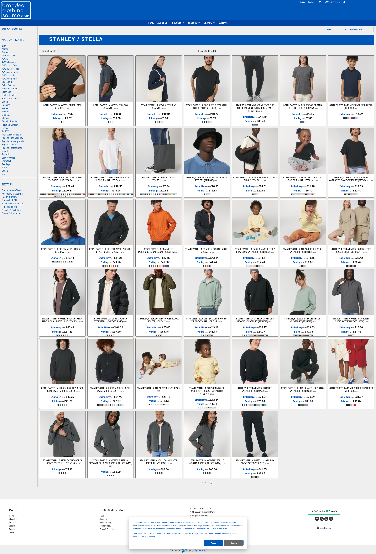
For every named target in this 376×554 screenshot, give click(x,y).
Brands (12, 529)
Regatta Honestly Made (13, 141)
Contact (12, 532)
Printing (57, 118)
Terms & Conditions (107, 529)
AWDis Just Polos (10, 72)
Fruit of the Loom (10, 98)
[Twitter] (322, 519)
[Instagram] (326, 519)
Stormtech (6, 161)
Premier (5, 128)
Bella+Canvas (8, 85)
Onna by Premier (10, 121)
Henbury (6, 105)
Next (211, 483)
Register (311, 2)
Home (11, 516)
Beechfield (7, 82)
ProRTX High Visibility (12, 134)
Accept (213, 543)
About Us (12, 519)
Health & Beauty (9, 197)
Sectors (12, 526)
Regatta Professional (12, 148)
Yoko (4, 174)
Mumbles (6, 115)
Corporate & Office (10, 200)
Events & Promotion (11, 213)
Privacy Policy (105, 526)
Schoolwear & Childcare (13, 203)
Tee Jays (6, 164)
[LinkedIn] (331, 519)
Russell (5, 154)
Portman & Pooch (10, 124)
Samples (103, 519)
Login (302, 2)
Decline (234, 543)
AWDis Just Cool (9, 65)
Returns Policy (105, 522)
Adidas (5, 49)
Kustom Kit (7, 111)
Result (5, 151)
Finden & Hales (9, 95)
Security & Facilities (11, 210)
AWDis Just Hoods (10, 68)
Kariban (5, 108)
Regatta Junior (9, 144)
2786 (4, 45)
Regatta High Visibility (12, 138)
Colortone (6, 92)
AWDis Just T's (8, 75)
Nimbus (5, 118)
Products (12, 522)
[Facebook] (317, 519)
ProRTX (5, 131)
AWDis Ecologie (9, 62)
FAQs (102, 516)
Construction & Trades (12, 190)
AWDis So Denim (9, 78)
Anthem (5, 52)
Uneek (5, 170)
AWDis (5, 59)
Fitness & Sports (9, 206)
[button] (320, 2)
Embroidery (56, 114)
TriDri (4, 167)
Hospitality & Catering (12, 193)
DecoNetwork (194, 550)
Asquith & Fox (8, 55)
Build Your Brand (9, 88)
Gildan (5, 101)
